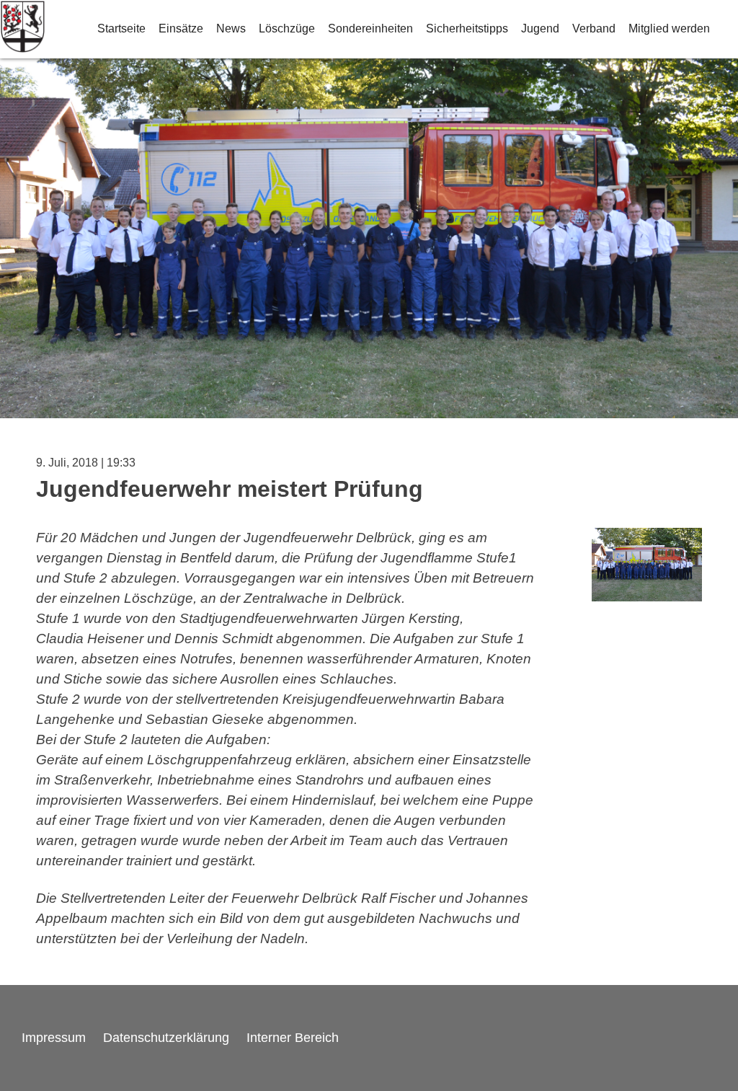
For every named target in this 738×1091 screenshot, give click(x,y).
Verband (593, 28)
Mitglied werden (669, 28)
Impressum (54, 1037)
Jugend (540, 28)
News (231, 28)
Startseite (121, 28)
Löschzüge (287, 28)
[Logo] (22, 29)
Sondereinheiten (370, 28)
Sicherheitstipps (467, 28)
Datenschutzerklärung (166, 1037)
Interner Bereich (292, 1037)
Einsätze (181, 28)
